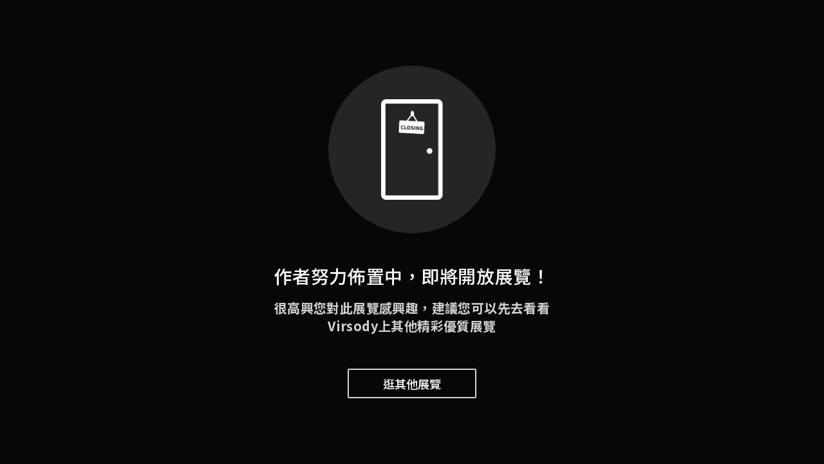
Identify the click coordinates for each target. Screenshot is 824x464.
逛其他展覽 (412, 383)
